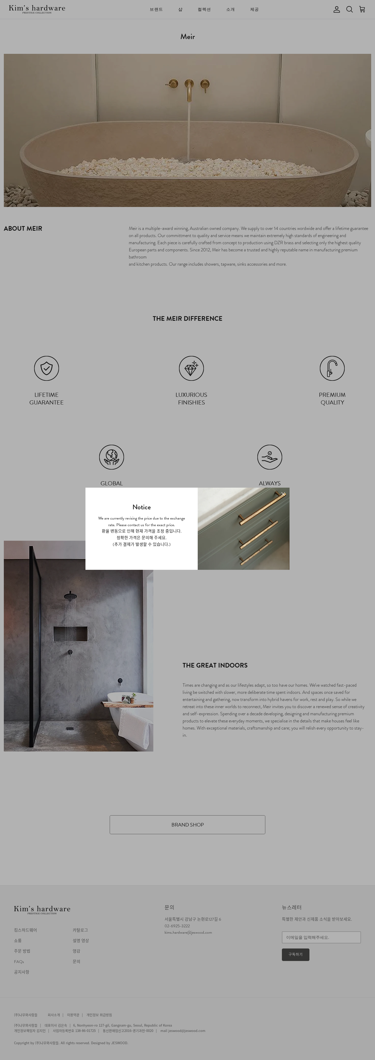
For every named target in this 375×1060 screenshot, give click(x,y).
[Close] (283, 494)
